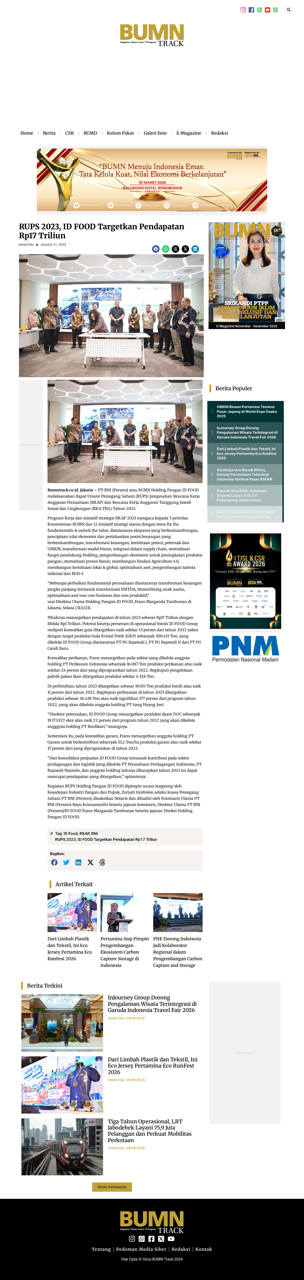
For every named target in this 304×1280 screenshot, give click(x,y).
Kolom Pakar (120, 133)
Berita (49, 133)
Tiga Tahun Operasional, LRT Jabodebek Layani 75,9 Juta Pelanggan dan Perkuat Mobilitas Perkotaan (150, 1131)
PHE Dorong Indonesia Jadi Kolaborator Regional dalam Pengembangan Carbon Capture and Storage (177, 952)
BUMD (90, 133)
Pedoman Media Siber (141, 1249)
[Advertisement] (124, 93)
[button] (288, 9)
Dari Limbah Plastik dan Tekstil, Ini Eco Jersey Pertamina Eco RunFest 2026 (153, 1065)
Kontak (203, 1249)
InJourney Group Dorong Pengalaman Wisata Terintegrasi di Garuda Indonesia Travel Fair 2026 (152, 1003)
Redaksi (219, 133)
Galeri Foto (155, 133)
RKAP (84, 833)
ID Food (71, 833)
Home (26, 133)
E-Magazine (188, 133)
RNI (94, 833)
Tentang (101, 1249)
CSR (69, 133)
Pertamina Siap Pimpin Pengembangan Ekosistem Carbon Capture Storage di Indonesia (124, 952)
